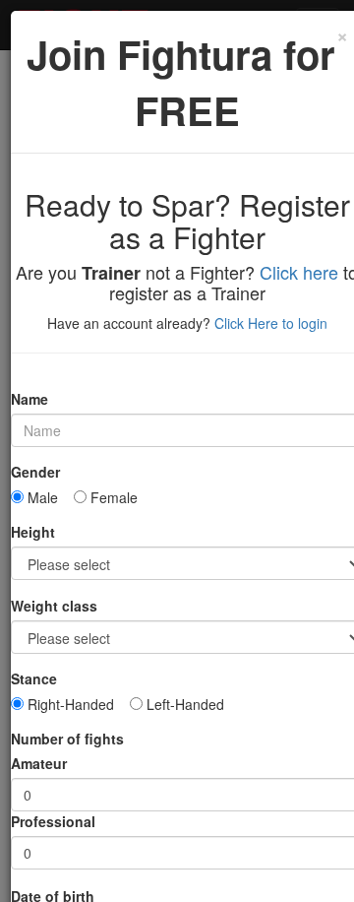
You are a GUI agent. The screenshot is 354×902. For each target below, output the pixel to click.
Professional (53, 821)
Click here (299, 272)
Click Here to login (270, 323)
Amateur (39, 763)
